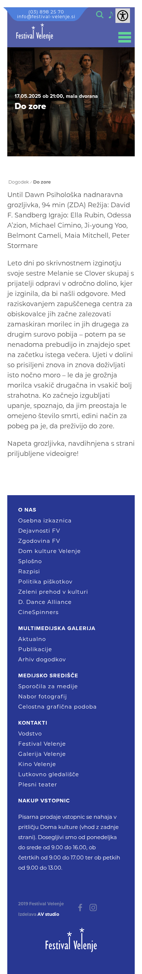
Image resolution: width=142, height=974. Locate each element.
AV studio (48, 914)
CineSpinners (38, 612)
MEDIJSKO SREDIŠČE (48, 675)
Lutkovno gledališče (48, 774)
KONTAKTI (32, 723)
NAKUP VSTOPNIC (44, 800)
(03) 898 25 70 (46, 12)
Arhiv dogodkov (42, 659)
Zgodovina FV (39, 540)
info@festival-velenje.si (46, 16)
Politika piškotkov (45, 581)
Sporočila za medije (48, 686)
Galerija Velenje (42, 753)
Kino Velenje (37, 764)
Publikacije (35, 649)
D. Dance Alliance (45, 601)
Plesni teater (37, 784)
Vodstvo (30, 733)
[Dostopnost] (122, 15)
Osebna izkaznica (45, 520)
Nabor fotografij (42, 696)
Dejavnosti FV (39, 530)
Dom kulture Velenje (49, 551)
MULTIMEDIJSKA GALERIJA (56, 628)
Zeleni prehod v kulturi (53, 591)
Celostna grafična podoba (57, 706)
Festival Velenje (42, 743)
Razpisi (29, 571)
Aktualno (32, 639)
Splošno (30, 561)
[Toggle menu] (124, 37)
